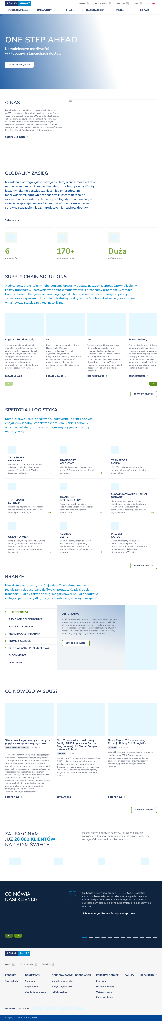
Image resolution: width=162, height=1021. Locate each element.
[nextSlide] (153, 384)
